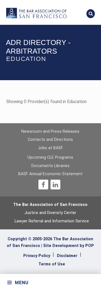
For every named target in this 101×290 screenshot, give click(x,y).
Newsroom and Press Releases (50, 131)
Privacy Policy (36, 255)
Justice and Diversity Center (50, 212)
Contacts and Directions (50, 139)
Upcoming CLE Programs (50, 157)
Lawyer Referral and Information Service (52, 221)
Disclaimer (67, 255)
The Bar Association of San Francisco (50, 204)
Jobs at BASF (50, 148)
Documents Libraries (50, 165)
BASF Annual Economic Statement (50, 174)
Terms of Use (51, 264)
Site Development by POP (68, 245)
